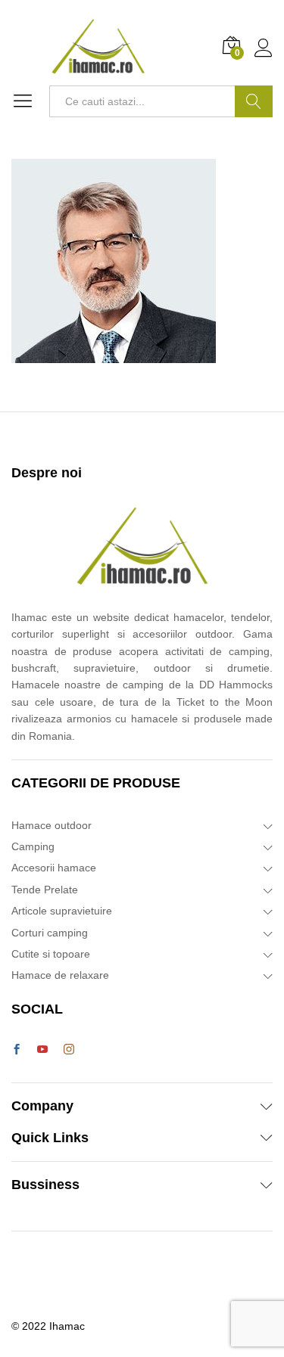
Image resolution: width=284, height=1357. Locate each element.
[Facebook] (17, 1050)
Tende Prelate (44, 889)
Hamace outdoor (51, 825)
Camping (33, 846)
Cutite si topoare (50, 954)
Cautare (254, 101)
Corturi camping (49, 933)
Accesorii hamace (53, 868)
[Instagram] (69, 1050)
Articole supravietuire (61, 911)
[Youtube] (42, 1050)
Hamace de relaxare (60, 975)
